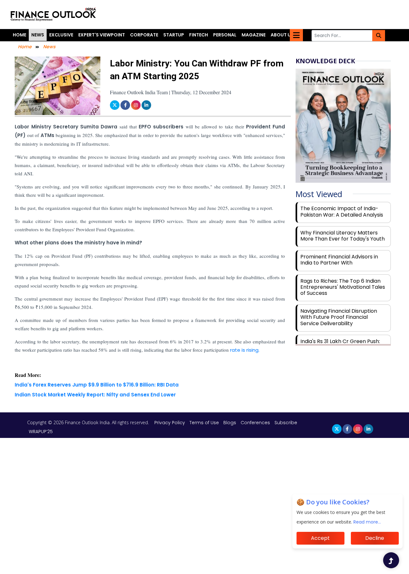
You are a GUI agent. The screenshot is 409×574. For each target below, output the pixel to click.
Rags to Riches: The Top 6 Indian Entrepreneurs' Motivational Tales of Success (342, 287)
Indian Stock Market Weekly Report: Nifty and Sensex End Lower (95, 394)
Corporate (144, 35)
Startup (173, 35)
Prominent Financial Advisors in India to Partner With (339, 259)
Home (19, 35)
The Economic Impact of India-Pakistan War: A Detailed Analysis (341, 211)
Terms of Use (204, 422)
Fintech (198, 35)
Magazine (254, 35)
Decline (374, 538)
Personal (224, 35)
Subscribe (285, 422)
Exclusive (61, 35)
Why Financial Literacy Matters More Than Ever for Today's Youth (342, 235)
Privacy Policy (170, 422)
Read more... (367, 522)
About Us (282, 35)
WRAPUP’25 (41, 431)
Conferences (255, 422)
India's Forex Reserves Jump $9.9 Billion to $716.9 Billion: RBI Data (97, 384)
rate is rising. (244, 350)
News (37, 35)
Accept (320, 538)
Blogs (229, 422)
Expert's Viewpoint (101, 35)
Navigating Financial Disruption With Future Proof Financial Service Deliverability (338, 317)
